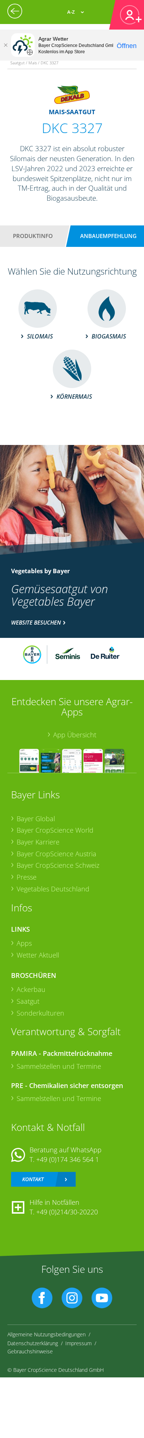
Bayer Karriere (38, 841)
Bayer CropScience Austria (56, 853)
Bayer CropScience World (55, 830)
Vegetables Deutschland (53, 888)
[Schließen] (5, 45)
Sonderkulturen (40, 1013)
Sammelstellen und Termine (59, 1066)
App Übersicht (74, 734)
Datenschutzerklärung (32, 1343)
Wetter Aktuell (38, 955)
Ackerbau (31, 989)
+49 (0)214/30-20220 (67, 1211)
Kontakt (33, 1179)
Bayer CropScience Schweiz (58, 865)
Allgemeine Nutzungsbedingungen (46, 1334)
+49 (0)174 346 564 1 (67, 1159)
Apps (24, 943)
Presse (27, 877)
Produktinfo (33, 235)
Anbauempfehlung (108, 235)
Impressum (78, 1343)
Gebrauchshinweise (30, 1351)
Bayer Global (36, 818)
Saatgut (28, 1001)
